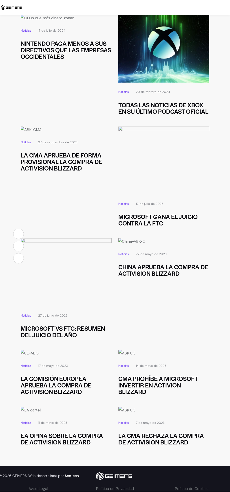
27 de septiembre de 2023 (57, 142)
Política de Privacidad (115, 488)
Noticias (26, 30)
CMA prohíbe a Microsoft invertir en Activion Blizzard (158, 385)
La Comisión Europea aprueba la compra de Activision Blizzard (56, 385)
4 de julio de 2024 (52, 30)
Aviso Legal (38, 488)
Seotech (72, 475)
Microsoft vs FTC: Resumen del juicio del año (63, 331)
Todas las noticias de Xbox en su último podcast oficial (163, 108)
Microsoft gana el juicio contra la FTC (158, 219)
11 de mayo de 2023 (52, 423)
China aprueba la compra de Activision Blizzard (163, 270)
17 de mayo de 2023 (53, 366)
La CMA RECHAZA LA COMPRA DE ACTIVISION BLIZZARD (161, 438)
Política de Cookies (191, 488)
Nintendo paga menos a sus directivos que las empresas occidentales (66, 50)
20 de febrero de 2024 (153, 92)
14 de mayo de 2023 (151, 366)
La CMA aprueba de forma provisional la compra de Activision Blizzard (61, 161)
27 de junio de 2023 (52, 315)
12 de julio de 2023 (149, 204)
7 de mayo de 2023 (150, 423)
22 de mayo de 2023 (151, 254)
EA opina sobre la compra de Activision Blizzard (62, 438)
